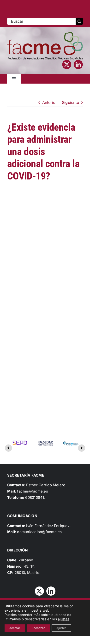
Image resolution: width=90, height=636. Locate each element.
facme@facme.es (32, 491)
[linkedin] (78, 64)
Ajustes (61, 628)
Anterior (49, 102)
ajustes (63, 619)
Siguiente (70, 102)
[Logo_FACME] (45, 34)
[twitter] (66, 64)
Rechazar (38, 628)
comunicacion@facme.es (39, 531)
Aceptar (14, 628)
